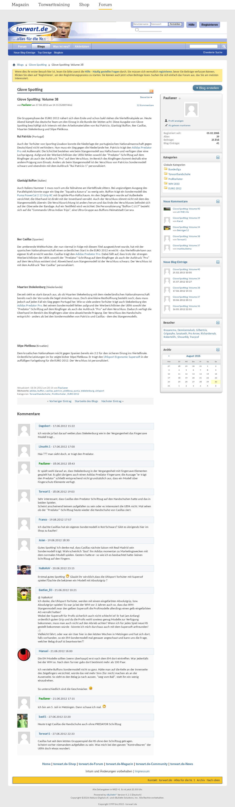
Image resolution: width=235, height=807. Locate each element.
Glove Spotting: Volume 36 (186, 306)
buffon (40, 391)
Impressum (142, 771)
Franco (43, 519)
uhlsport (99, 391)
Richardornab (208, 333)
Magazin (20, 4)
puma (77, 391)
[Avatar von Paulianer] (191, 109)
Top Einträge (45, 52)
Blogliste (58, 52)
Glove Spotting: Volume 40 (186, 209)
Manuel (43, 651)
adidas (33, 391)
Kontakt (152, 780)
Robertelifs (170, 337)
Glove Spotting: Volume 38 (186, 236)
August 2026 (193, 356)
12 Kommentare (145, 105)
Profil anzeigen (176, 121)
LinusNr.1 (44, 446)
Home (46, 764)
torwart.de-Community (152, 764)
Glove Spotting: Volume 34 (186, 227)
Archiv (201, 780)
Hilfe (192, 24)
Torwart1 (44, 491)
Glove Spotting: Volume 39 (186, 218)
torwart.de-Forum (91, 764)
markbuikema (184, 249)
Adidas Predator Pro (88, 254)
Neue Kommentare (175, 201)
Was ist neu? (61, 46)
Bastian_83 (45, 590)
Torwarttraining (54, 4)
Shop (84, 4)
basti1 (42, 716)
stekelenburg (87, 391)
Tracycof (194, 337)
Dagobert (44, 426)
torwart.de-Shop (64, 764)
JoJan (42, 540)
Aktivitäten (82, 46)
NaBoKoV (44, 568)
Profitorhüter (59, 394)
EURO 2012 (73, 394)
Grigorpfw (169, 333)
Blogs (41, 46)
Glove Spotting (38, 64)
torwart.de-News (181, 764)
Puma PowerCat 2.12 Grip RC (35, 195)
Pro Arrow (193, 333)
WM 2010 (173, 184)
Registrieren (209, 24)
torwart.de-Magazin (119, 764)
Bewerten (145, 97)
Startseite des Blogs (86, 401)
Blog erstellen (207, 88)
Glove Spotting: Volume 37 (186, 245)
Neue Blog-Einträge (24, 52)
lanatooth (181, 333)
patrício (58, 391)
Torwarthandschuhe (40, 394)
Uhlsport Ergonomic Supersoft (122, 357)
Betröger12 (183, 230)
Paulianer (63, 388)
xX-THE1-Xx (183, 212)
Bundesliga (174, 169)
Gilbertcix (201, 330)
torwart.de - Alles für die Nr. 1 (177, 780)
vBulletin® (111, 795)
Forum (105, 4)
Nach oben (213, 780)
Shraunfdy (182, 337)
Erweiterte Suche (212, 52)
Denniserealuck (186, 330)
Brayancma (170, 330)
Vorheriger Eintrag (60, 401)
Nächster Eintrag (111, 401)
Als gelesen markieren (179, 125)
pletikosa (68, 391)
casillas (49, 391)
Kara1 (180, 221)
